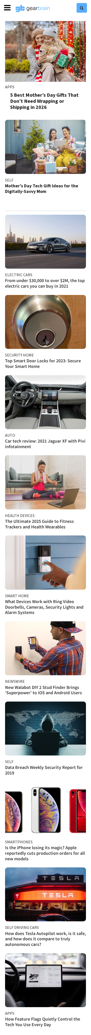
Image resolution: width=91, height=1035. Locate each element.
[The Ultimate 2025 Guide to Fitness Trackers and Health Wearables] (45, 482)
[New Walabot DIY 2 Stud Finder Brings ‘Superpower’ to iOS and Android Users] (45, 648)
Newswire (15, 681)
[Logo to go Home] (33, 8)
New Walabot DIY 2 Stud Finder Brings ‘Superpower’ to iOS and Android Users (43, 690)
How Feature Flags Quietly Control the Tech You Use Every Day (42, 1021)
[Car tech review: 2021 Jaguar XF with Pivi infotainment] (45, 402)
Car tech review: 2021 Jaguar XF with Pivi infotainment (45, 443)
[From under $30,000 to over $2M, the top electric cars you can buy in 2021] (45, 242)
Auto (10, 435)
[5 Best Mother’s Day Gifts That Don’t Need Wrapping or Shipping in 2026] (45, 51)
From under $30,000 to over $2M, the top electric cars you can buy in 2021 (45, 283)
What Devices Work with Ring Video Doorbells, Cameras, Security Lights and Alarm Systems (44, 607)
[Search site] (82, 8)
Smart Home (17, 595)
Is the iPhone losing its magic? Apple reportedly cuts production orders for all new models (45, 853)
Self (9, 180)
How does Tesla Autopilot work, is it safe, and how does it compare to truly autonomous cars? (45, 938)
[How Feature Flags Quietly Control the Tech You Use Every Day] (45, 980)
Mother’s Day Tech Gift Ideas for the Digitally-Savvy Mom (41, 188)
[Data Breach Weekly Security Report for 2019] (45, 728)
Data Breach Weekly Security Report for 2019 (44, 770)
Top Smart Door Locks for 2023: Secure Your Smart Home (43, 363)
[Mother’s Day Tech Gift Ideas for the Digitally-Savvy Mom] (45, 147)
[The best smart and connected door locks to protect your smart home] (45, 322)
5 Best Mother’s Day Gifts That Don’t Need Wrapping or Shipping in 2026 (44, 101)
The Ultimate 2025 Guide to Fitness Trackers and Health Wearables (39, 524)
